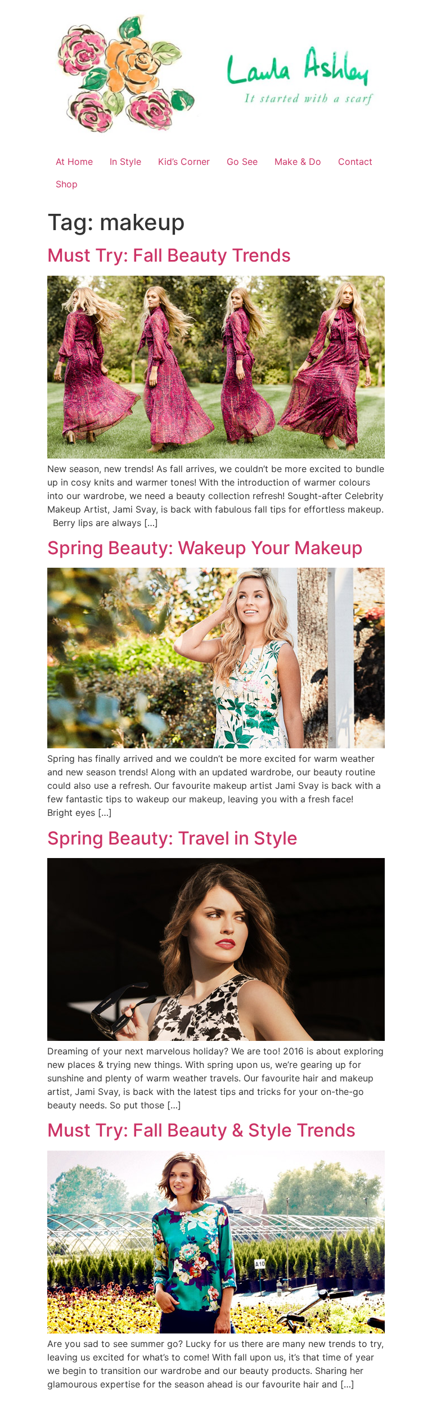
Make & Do (297, 161)
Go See (242, 161)
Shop (67, 184)
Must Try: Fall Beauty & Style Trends (201, 1130)
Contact (355, 161)
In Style (125, 161)
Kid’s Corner (184, 161)
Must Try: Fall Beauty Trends (169, 255)
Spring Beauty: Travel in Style (172, 838)
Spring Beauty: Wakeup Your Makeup (205, 548)
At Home (74, 161)
